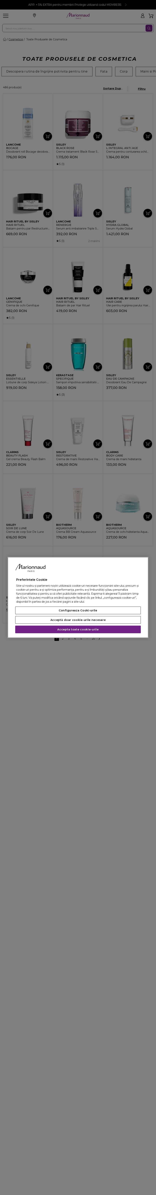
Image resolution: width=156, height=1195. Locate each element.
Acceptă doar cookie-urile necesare (78, 620)
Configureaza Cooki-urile (78, 610)
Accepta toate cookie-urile (78, 629)
